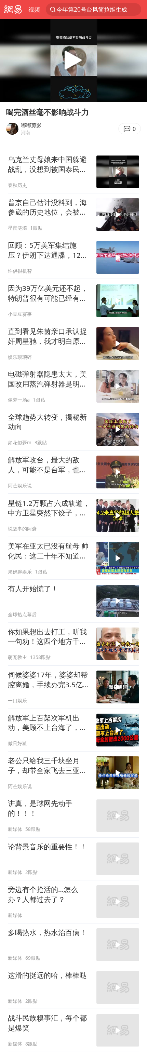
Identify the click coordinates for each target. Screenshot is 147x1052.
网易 (13, 9)
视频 (34, 9)
